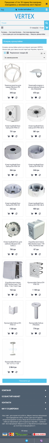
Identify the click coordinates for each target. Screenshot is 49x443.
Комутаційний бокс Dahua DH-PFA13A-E (36, 204)
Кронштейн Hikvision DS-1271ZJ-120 (13, 362)
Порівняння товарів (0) (19, 53)
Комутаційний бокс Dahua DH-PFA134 (12, 165)
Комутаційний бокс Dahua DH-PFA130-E (36, 127)
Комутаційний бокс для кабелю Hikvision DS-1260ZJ (13, 244)
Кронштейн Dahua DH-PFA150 (36, 283)
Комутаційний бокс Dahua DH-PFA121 (12, 127)
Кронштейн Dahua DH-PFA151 (12, 324)
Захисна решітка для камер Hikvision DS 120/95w (13, 87)
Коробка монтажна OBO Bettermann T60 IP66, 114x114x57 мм (13, 284)
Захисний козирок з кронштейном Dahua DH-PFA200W (36, 87)
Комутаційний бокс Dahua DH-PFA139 (12, 204)
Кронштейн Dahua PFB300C (36, 324)
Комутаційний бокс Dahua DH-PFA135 (36, 165)
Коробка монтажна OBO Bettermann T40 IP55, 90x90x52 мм (36, 244)
